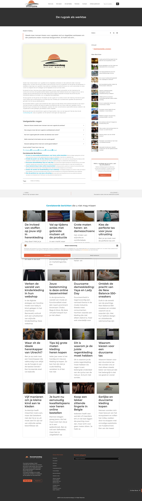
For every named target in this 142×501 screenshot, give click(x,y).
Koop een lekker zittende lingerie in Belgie (81, 403)
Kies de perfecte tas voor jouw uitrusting (38, 173)
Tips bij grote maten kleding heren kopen (58, 347)
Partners (77, 4)
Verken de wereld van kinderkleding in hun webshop (42, 169)
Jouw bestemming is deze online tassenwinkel (40, 166)
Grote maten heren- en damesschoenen (85, 228)
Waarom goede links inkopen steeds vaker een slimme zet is (57, 480)
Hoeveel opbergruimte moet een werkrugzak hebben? (54, 144)
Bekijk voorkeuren (94, 255)
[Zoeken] (117, 4)
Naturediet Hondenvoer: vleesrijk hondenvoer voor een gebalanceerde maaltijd (108, 149)
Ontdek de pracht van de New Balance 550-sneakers (42, 159)
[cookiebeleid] (85, 249)
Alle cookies (47, 255)
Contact (84, 4)
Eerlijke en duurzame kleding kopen (106, 401)
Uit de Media (68, 4)
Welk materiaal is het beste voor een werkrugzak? (54, 139)
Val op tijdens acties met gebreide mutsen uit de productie (58, 231)
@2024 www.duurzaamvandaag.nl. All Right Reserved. (71, 497)
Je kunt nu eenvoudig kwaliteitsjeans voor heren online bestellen (46, 155)
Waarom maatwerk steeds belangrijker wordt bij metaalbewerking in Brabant (106, 92)
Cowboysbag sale (27, 112)
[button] (117, 245)
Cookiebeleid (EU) (57, 468)
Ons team (59, 4)
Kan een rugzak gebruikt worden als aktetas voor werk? (54, 134)
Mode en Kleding (27, 31)
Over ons (50, 4)
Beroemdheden (56, 473)
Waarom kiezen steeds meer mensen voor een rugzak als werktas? (54, 125)
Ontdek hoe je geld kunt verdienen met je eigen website (57, 487)
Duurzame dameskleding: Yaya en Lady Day (39, 162)
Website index (56, 475)
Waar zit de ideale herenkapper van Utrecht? (34, 347)
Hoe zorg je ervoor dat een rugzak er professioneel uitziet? (54, 130)
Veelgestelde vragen (102, 49)
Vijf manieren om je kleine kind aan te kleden (34, 401)
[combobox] (109, 4)
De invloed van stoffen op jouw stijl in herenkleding (34, 231)
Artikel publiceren (95, 4)
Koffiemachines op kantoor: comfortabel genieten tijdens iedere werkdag (108, 98)
